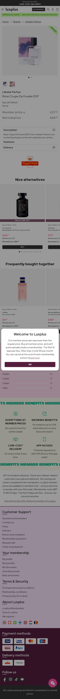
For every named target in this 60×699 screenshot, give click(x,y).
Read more (34, 357)
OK (30, 364)
